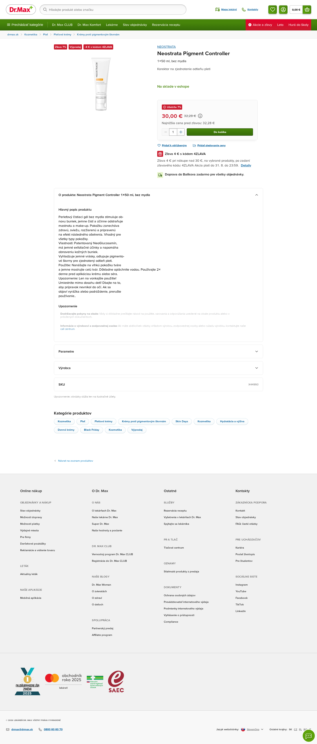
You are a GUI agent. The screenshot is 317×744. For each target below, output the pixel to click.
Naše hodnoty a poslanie (107, 530)
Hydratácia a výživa (232, 421)
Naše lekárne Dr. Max (105, 517)
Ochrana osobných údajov (179, 595)
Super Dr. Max (100, 523)
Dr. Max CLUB (62, 25)
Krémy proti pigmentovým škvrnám (144, 421)
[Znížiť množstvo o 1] (165, 132)
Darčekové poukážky (33, 543)
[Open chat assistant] (308, 735)
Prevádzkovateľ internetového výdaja (186, 601)
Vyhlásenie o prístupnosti (179, 615)
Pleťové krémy (103, 421)
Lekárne (112, 25)
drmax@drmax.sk (22, 729)
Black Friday (91, 429)
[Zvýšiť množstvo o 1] (181, 132)
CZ (295, 729)
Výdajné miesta (29, 530)
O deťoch (97, 604)
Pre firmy (25, 536)
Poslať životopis (245, 554)
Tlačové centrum (174, 547)
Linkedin (241, 611)
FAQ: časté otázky (246, 523)
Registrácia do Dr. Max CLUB (109, 560)
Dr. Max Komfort (89, 25)
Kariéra (240, 547)
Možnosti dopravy (31, 517)
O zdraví (97, 597)
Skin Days (182, 421)
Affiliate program (102, 634)
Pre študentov (244, 560)
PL (300, 729)
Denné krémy (66, 429)
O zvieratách (99, 591)
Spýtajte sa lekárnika (176, 523)
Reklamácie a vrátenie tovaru (37, 550)
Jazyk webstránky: (227, 729)
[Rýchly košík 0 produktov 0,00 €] (307, 9)
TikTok (240, 604)
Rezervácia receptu (166, 25)
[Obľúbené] (272, 9)
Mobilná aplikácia (30, 597)
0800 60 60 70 (53, 729)
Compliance (171, 621)
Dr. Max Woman (101, 584)
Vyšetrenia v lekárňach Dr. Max (182, 517)
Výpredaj (137, 429)
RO (305, 729)
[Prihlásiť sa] (283, 9)
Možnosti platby (30, 523)
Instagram (242, 584)
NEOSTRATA (166, 47)
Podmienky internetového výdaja (183, 608)
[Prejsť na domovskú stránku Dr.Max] (21, 9)
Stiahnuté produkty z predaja (181, 571)
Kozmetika (64, 421)
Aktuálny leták (29, 574)
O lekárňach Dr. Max (104, 510)
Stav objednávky (135, 25)
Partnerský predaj (102, 628)
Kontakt (240, 510)
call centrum (67, 328)
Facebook (242, 597)
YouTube (241, 591)
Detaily (246, 165)
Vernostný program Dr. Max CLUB (112, 554)
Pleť (82, 421)
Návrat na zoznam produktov (75, 460)
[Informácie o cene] (200, 116)
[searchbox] (113, 9)
